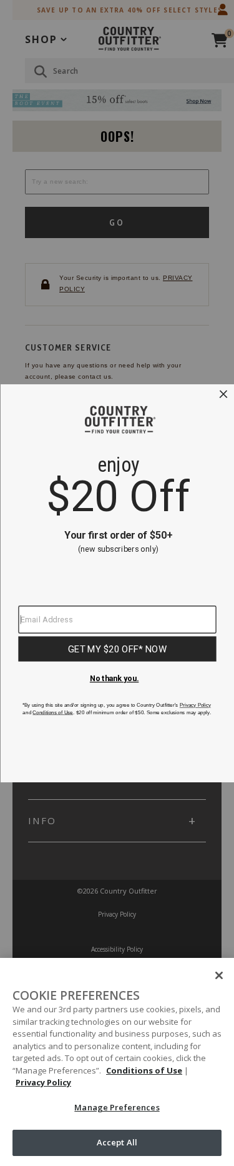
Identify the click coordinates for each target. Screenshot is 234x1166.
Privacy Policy (43, 1082)
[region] (117, 1062)
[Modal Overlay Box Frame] (117, 583)
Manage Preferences (116, 1107)
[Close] (219, 975)
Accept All (117, 1142)
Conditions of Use (144, 1070)
